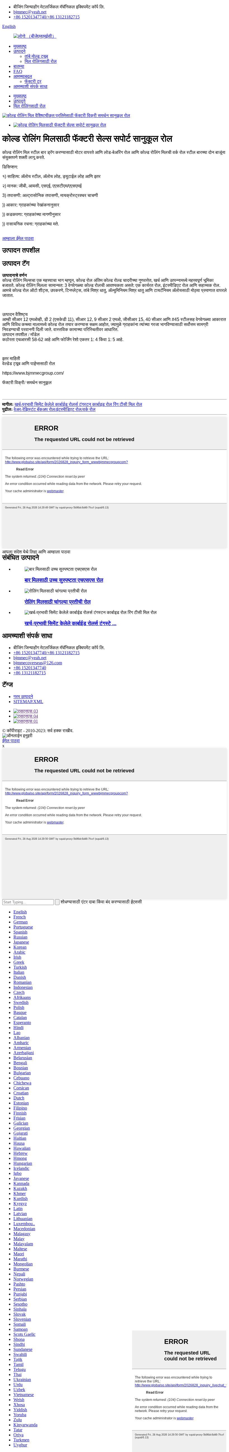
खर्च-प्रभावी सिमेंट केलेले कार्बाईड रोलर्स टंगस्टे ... (70, 623)
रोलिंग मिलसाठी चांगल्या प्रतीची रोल (57, 602)
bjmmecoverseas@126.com (37, 662)
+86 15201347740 (29, 667)
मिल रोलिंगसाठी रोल (41, 61)
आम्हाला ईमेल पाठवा (18, 238)
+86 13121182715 (29, 672)
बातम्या (18, 66)
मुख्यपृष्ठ (20, 46)
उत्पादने (19, 51)
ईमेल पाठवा (11, 740)
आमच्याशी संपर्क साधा (30, 86)
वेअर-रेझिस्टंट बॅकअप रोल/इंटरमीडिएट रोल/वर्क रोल (55, 409)
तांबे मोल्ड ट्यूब (36, 56)
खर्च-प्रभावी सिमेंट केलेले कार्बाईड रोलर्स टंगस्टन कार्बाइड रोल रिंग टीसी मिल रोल (78, 404)
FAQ (17, 71)
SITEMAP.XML (28, 701)
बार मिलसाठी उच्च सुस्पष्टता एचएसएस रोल (64, 580)
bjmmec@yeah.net (29, 11)
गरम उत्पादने (23, 696)
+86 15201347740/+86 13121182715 (46, 17)
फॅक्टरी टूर (33, 81)
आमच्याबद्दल (22, 76)
